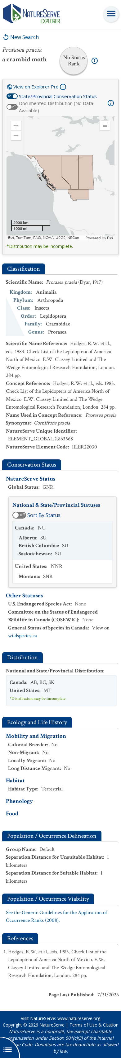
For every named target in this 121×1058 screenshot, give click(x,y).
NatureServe (52, 1025)
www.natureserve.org (78, 1018)
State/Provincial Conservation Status (58, 96)
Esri (110, 238)
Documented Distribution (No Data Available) (56, 106)
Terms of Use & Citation (94, 1025)
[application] (60, 178)
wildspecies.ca (22, 635)
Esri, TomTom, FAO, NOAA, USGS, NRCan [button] (43, 237)
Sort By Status (43, 515)
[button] (16, 125)
